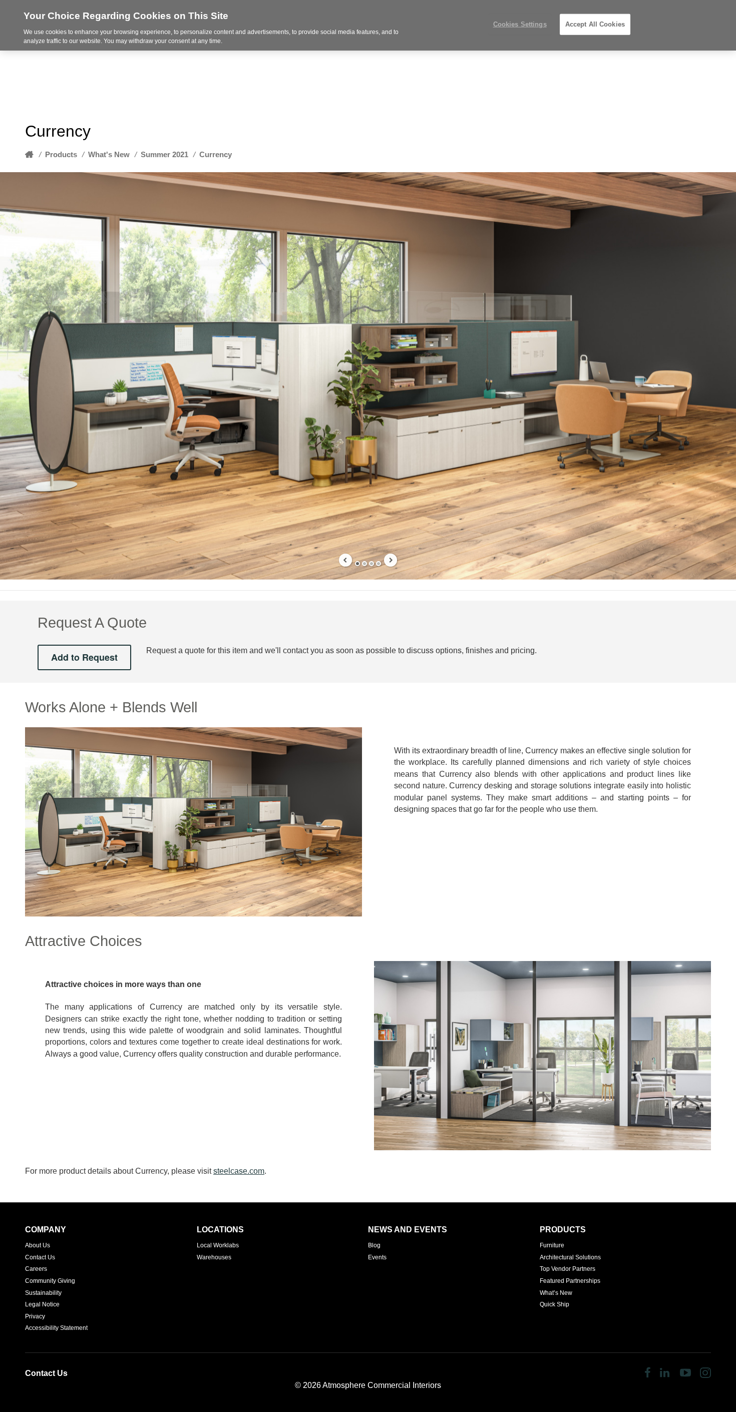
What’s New (556, 1292)
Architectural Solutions (570, 1257)
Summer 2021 (164, 154)
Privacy (35, 1316)
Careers (36, 1268)
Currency (215, 154)
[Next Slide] (390, 560)
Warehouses (214, 1257)
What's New (109, 154)
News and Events (407, 1229)
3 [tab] (371, 563)
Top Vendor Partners (567, 1268)
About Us (37, 1245)
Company (45, 1229)
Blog (374, 1245)
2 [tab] (364, 563)
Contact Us (40, 1257)
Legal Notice (42, 1304)
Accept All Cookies (595, 24)
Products (61, 154)
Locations (220, 1229)
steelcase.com (238, 1171)
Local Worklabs (218, 1245)
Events (377, 1257)
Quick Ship (554, 1304)
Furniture (552, 1245)
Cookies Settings (520, 24)
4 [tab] (378, 563)
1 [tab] (357, 563)
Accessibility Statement (56, 1327)
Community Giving (50, 1280)
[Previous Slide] (345, 560)
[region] (368, 25)
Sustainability (43, 1292)
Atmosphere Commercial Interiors (381, 1385)
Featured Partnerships (570, 1280)
